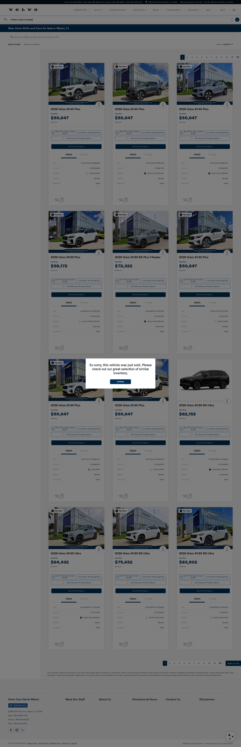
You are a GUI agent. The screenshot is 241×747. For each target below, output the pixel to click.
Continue (120, 381)
